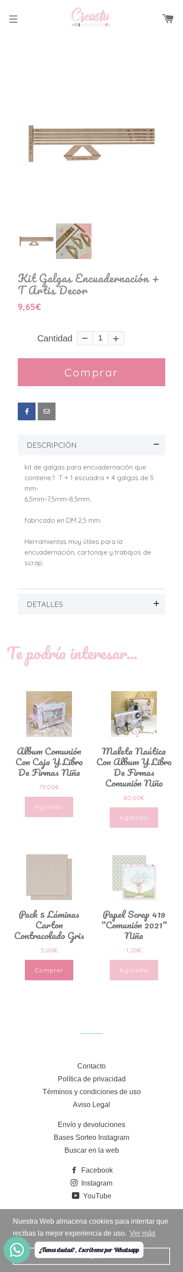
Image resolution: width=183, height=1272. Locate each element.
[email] (47, 411)
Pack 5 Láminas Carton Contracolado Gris (49, 925)
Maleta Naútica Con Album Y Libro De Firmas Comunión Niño (134, 767)
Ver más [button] (142, 1233)
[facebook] (27, 411)
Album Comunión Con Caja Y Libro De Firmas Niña (49, 762)
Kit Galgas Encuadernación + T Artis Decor (89, 284)
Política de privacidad (92, 1079)
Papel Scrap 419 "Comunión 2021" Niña (134, 925)
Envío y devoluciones (91, 1124)
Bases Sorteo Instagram (91, 1137)
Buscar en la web (91, 1150)
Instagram (96, 1183)
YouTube (96, 1196)
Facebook (96, 1170)
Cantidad (54, 338)
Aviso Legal (91, 1104)
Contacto (91, 1066)
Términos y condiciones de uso (92, 1092)
